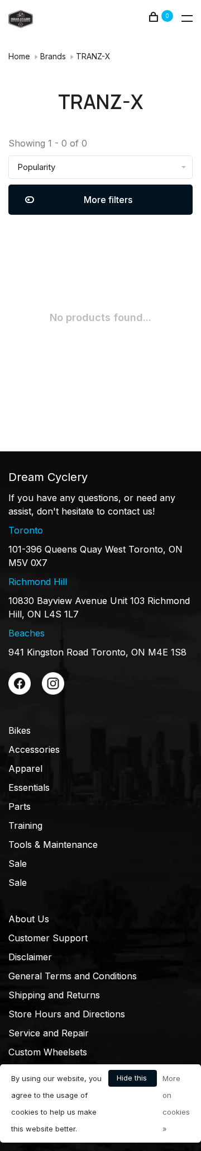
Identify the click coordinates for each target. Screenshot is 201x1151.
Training (25, 825)
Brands (53, 56)
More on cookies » (176, 1103)
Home (19, 56)
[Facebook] (19, 691)
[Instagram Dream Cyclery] (53, 691)
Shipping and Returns (54, 995)
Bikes (19, 730)
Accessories (34, 749)
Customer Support (48, 938)
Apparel (25, 768)
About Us (28, 918)
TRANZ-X (93, 56)
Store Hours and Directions (66, 1014)
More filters (108, 199)
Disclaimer (30, 957)
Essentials (29, 787)
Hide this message (133, 1080)
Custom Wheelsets (47, 1052)
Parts (19, 806)
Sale (17, 863)
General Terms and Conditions (72, 976)
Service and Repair (48, 1033)
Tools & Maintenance (53, 844)
